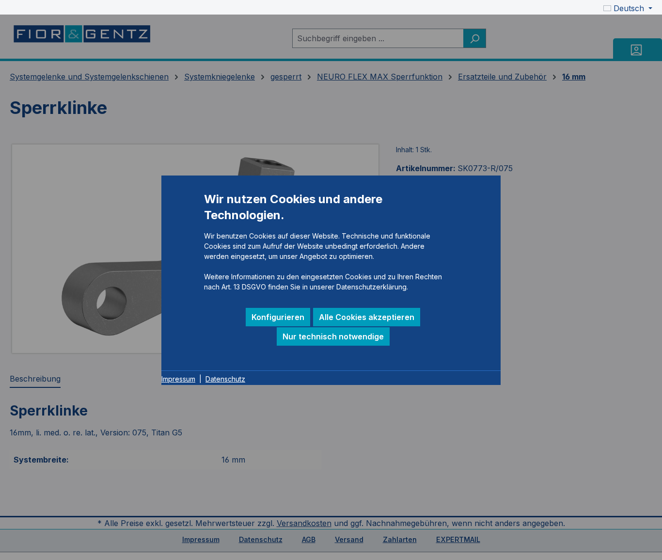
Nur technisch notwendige (333, 336)
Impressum (178, 379)
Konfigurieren (278, 317)
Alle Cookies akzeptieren (366, 317)
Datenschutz (225, 379)
